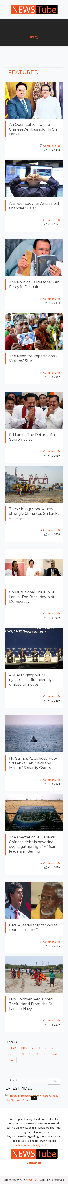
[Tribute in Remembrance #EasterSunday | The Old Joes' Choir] (34, 1098)
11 (45, 1054)
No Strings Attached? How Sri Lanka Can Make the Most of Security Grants (33, 763)
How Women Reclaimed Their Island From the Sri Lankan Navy (31, 1004)
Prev (24, 1048)
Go (55, 1081)
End (11, 1060)
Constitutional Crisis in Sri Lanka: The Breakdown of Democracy (32, 597)
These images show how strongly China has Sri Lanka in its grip (34, 513)
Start (13, 1048)
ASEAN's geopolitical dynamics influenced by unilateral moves (30, 680)
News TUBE (33, 1179)
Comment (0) (51, 146)
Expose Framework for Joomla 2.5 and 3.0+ (34, 9)
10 (37, 1054)
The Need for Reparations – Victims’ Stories (33, 358)
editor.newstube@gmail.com (34, 1145)
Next (54, 1054)
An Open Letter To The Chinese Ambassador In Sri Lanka (33, 129)
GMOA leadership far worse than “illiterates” (33, 927)
